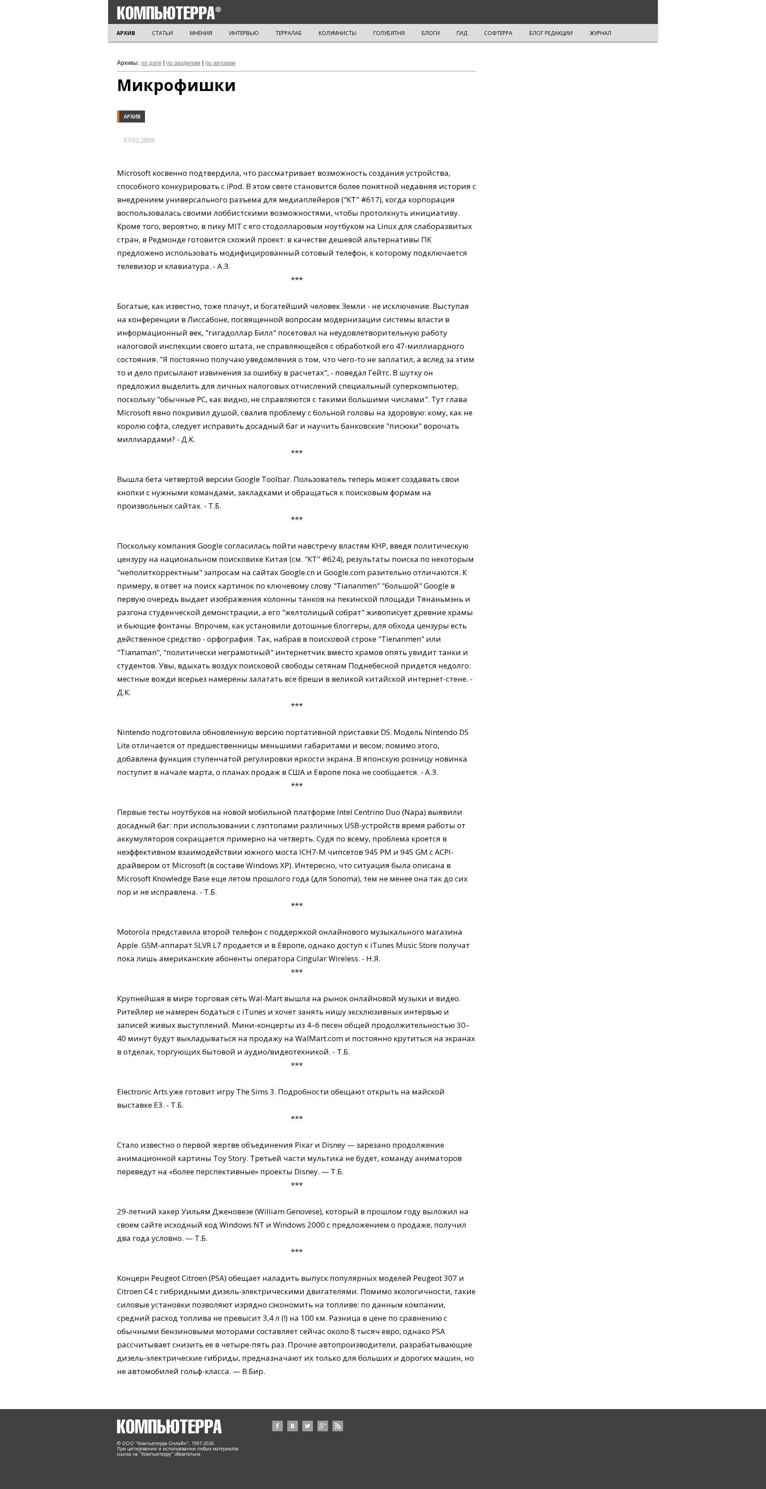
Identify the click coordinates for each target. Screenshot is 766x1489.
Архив (132, 116)
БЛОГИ (431, 33)
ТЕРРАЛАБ (289, 33)
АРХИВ (126, 33)
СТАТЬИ (162, 33)
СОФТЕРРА (498, 33)
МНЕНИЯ (201, 33)
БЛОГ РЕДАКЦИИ (551, 33)
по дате (151, 62)
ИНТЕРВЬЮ (244, 33)
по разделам (183, 62)
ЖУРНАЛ (600, 33)
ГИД (462, 33)
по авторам (220, 62)
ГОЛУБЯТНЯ (389, 33)
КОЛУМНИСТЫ (337, 33)
